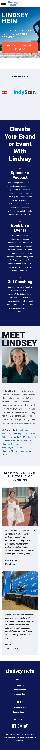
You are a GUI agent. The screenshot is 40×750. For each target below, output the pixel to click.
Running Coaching (20, 712)
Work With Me (20, 690)
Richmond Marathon (20, 451)
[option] (25, 92)
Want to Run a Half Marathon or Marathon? (20, 47)
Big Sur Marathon (24, 437)
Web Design (21, 737)
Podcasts (20, 685)
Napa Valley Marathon (20, 433)
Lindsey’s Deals (20, 694)
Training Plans (20, 707)
